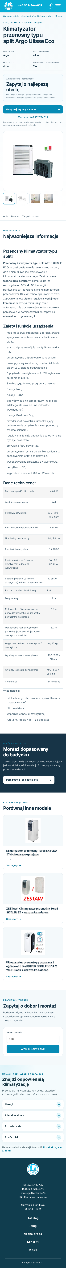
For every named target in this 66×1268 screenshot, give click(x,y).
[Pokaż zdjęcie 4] (48, 198)
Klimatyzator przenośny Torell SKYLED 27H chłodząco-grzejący (31, 852)
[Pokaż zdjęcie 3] (35, 198)
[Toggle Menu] (58, 5)
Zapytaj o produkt (31, 216)
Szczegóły (13, 865)
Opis (5, 216)
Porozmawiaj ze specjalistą (29, 779)
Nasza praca (33, 1233)
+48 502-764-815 (30, 5)
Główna (7, 16)
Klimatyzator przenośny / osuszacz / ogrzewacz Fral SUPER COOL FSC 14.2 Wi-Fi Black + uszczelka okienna (31, 966)
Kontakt (33, 1241)
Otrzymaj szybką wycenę (33, 109)
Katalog (33, 1218)
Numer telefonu (14, 1032)
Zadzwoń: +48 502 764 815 (33, 117)
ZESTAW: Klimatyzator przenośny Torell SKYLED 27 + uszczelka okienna (32, 910)
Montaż (15, 216)
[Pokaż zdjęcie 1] (9, 198)
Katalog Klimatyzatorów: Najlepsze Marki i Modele (37, 16)
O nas (33, 1249)
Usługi (33, 1226)
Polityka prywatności (33, 1262)
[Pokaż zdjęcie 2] (22, 198)
